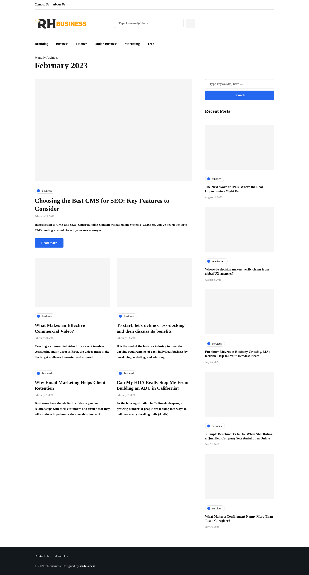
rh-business (87, 566)
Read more (49, 243)
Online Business (106, 44)
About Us (59, 4)
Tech (150, 44)
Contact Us (42, 4)
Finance (81, 44)
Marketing (132, 44)
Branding (41, 44)
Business (62, 44)
